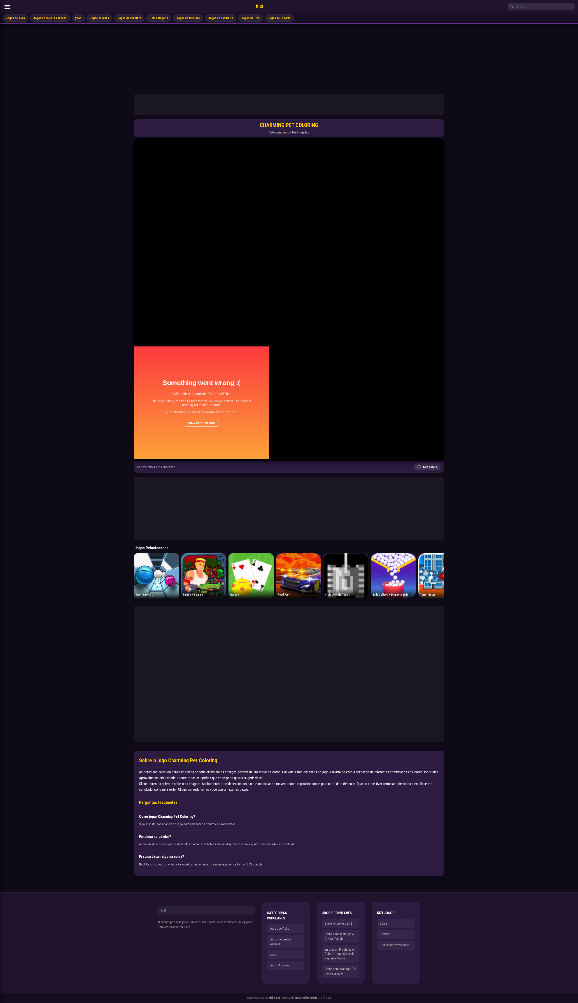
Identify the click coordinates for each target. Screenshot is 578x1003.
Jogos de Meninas (188, 18)
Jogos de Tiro (250, 18)
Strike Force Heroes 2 (338, 923)
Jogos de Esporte (279, 18)
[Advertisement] (289, 57)
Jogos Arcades (99, 18)
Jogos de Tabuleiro (220, 18)
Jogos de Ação (15, 18)
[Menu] (7, 7)
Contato (385, 934)
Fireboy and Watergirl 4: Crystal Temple (339, 936)
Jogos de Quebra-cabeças (50, 18)
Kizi (259, 6)
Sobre (383, 923)
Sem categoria (159, 18)
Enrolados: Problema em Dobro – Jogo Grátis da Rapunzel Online (340, 954)
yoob (78, 18)
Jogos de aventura (129, 18)
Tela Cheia (430, 467)
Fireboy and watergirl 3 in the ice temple (340, 971)
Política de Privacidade (394, 945)
